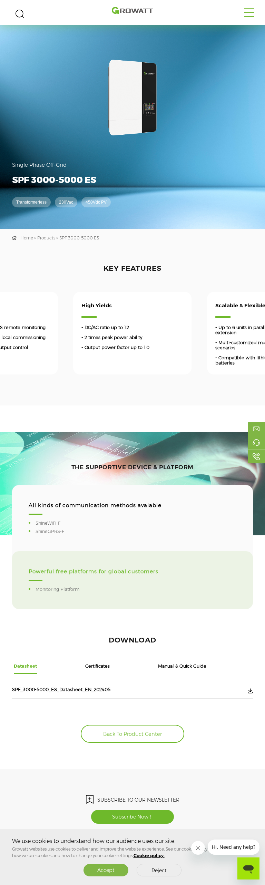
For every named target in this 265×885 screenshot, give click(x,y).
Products (46, 237)
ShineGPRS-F (54, 531)
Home (26, 237)
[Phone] (256, 456)
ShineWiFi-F (52, 523)
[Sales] (256, 429)
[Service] (256, 443)
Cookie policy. (149, 855)
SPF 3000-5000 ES (79, 237)
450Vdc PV (96, 202)
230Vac (66, 202)
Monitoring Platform (62, 589)
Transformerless (31, 202)
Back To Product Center (132, 734)
